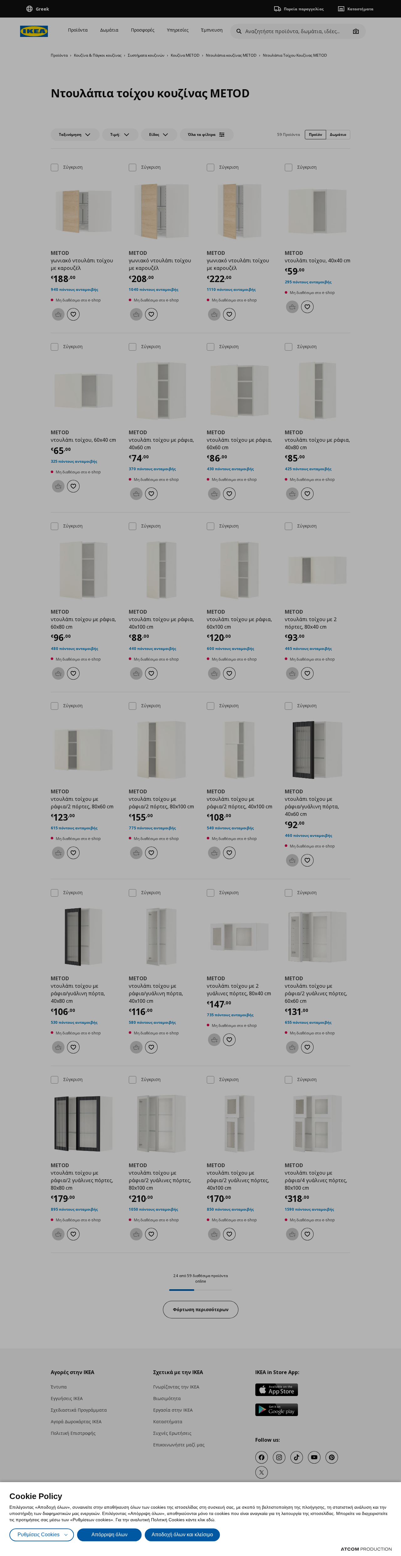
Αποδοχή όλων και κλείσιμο (182, 1534)
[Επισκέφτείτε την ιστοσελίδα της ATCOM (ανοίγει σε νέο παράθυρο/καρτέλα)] (366, 1549)
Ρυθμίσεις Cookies (39, 1534)
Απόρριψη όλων (109, 1534)
